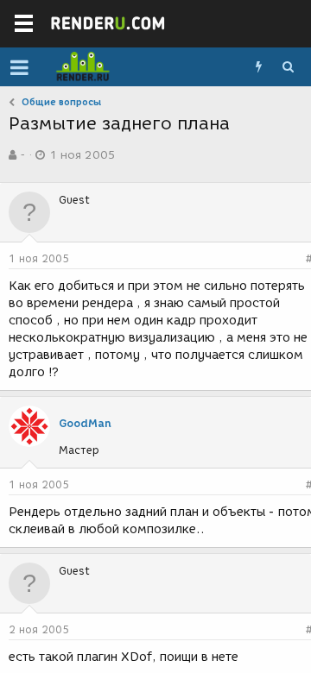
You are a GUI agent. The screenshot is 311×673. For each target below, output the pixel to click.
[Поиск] (287, 67)
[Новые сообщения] (258, 67)
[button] (19, 67)
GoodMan (85, 423)
